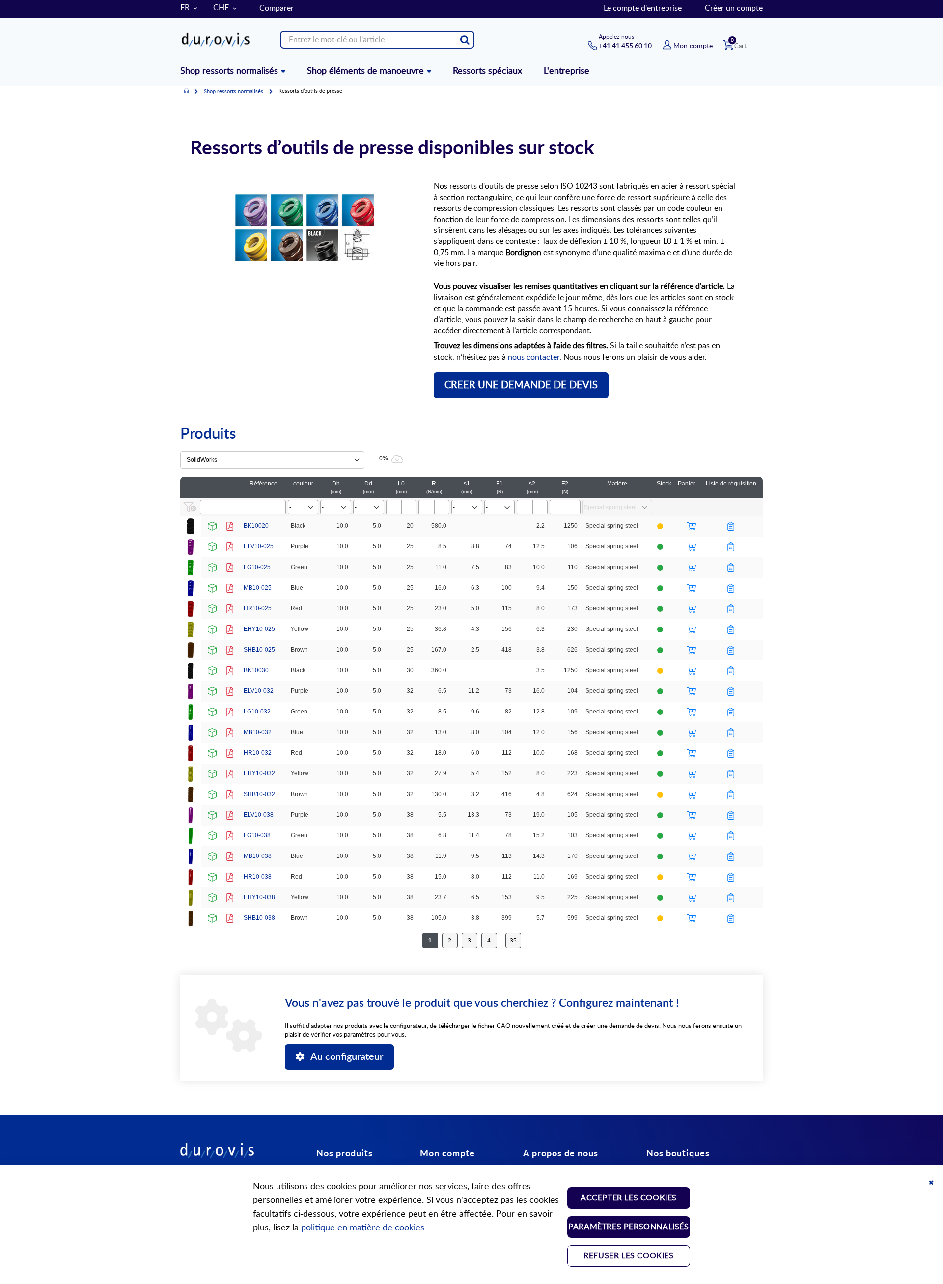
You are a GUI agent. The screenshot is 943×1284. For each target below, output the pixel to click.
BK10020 (256, 525)
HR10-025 (258, 608)
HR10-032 (258, 752)
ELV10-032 (259, 690)
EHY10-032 (259, 773)
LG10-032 (257, 711)
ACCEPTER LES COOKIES (629, 1198)
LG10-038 (257, 835)
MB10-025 (258, 587)
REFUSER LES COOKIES (628, 1256)
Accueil (186, 91)
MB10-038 (258, 856)
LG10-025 (257, 567)
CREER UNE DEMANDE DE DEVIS (521, 385)
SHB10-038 (259, 917)
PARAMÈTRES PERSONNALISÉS (628, 1227)
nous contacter (533, 357)
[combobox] (377, 40)
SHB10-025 (259, 649)
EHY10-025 (259, 629)
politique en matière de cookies (362, 1228)
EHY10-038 (259, 897)
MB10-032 (258, 732)
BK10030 (256, 670)
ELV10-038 (259, 814)
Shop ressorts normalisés (233, 91)
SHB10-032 (259, 794)
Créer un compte (734, 8)
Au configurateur (346, 1057)
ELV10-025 (259, 546)
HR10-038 (258, 876)
